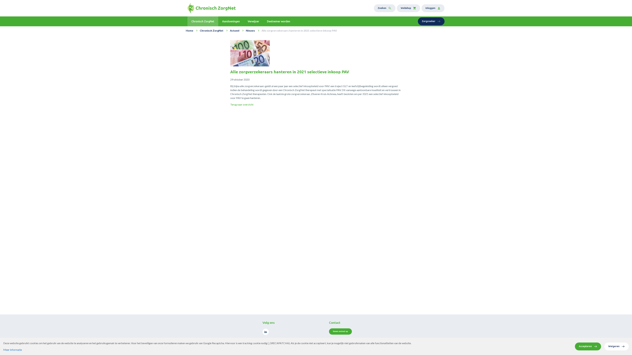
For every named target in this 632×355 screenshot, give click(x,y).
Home (189, 30)
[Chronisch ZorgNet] (211, 8)
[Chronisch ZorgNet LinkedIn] (266, 332)
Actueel (234, 30)
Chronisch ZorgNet (211, 30)
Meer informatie (12, 349)
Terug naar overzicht (241, 104)
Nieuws (250, 30)
